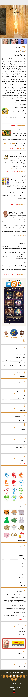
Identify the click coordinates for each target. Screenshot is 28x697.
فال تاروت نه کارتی (21, 571)
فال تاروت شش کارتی (21, 569)
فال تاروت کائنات (22, 555)
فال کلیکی (23, 441)
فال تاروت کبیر (22, 552)
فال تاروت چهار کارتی (21, 563)
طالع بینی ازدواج (13, 168)
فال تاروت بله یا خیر (21, 582)
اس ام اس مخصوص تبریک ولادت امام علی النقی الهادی (15, 360)
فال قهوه (23, 395)
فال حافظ (13, 143)
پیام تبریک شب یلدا (21, 637)
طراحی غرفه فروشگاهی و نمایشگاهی (18, 612)
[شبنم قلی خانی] (6, 42)
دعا (24, 432)
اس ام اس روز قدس (21, 363)
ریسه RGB (23, 460)
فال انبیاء (23, 386)
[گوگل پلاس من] (4, 676)
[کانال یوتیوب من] (15, 679)
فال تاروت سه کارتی (21, 561)
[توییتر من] (7, 676)
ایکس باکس (14, 8)
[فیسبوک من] (17, 676)
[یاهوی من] (24, 676)
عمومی (18, 341)
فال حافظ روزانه (5, 143)
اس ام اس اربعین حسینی (20, 357)
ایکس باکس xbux (17, 47)
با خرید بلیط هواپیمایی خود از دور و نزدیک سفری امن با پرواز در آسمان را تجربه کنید (14, 609)
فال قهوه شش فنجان (21, 401)
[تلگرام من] (20, 676)
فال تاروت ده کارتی (21, 574)
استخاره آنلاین (22, 376)
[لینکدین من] (12, 679)
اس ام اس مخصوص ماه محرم (20, 354)
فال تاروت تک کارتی (21, 558)
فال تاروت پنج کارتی (21, 566)
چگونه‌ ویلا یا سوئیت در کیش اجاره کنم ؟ (18, 605)
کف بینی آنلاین (22, 235)
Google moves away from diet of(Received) (18, 597)
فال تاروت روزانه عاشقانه (20, 580)
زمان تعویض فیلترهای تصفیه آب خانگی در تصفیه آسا (16, 595)
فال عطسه (23, 657)
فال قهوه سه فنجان (21, 398)
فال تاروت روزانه (22, 550)
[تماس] (10, 676)
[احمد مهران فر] (22, 42)
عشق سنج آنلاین (22, 451)
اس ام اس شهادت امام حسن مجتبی (19, 352)
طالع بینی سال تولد (21, 540)
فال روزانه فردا (22, 666)
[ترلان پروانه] (14, 42)
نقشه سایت (10, 687)
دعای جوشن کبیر (22, 429)
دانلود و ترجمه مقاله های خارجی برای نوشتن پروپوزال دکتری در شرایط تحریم (14, 615)
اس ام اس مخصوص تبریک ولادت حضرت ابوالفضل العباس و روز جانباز (14, 366)
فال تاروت (19, 201)
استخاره (24, 122)
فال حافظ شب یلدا (21, 634)
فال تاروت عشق (22, 577)
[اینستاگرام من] (14, 676)
